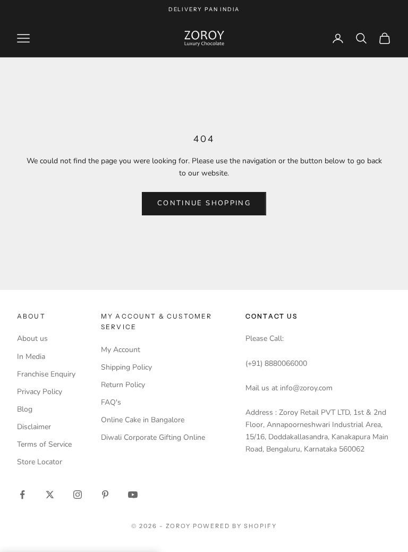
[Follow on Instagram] (77, 494)
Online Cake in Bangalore (142, 420)
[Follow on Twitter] (50, 494)
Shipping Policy (126, 367)
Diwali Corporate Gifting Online (153, 437)
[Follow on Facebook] (22, 494)
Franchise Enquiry (46, 374)
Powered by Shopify (235, 526)
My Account (120, 350)
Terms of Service (44, 444)
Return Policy (123, 385)
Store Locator (39, 462)
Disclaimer (34, 427)
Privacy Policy (39, 392)
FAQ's (111, 402)
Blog (24, 409)
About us (32, 338)
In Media (31, 357)
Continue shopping (204, 203)
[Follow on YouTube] (133, 494)
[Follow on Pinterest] (105, 494)
